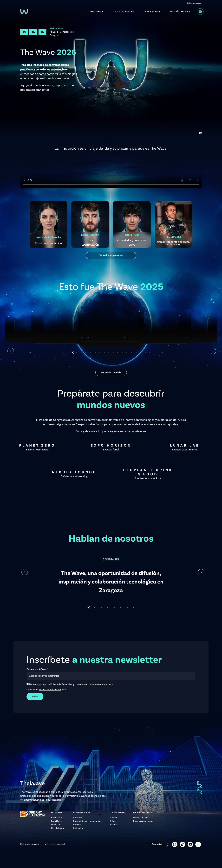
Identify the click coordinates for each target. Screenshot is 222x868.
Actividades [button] (151, 11)
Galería (113, 821)
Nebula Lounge (58, 828)
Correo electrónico (37, 669)
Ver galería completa (111, 372)
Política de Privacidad (50, 689)
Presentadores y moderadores (87, 821)
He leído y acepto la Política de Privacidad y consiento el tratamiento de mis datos (71, 684)
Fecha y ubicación (141, 817)
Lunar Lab (55, 824)
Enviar (35, 696)
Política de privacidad (54, 844)
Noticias (113, 817)
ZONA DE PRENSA (117, 813)
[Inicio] (24, 11)
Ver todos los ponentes (111, 255)
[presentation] (25, 572)
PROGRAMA (56, 813)
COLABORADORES (81, 813)
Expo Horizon (57, 821)
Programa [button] (95, 11)
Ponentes (77, 817)
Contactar (157, 844)
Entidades (78, 828)
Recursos (114, 824)
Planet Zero (56, 817)
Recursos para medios (143, 821)
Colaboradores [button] (124, 11)
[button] (72, 352)
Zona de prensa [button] (179, 11)
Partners (77, 824)
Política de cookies (29, 844)
